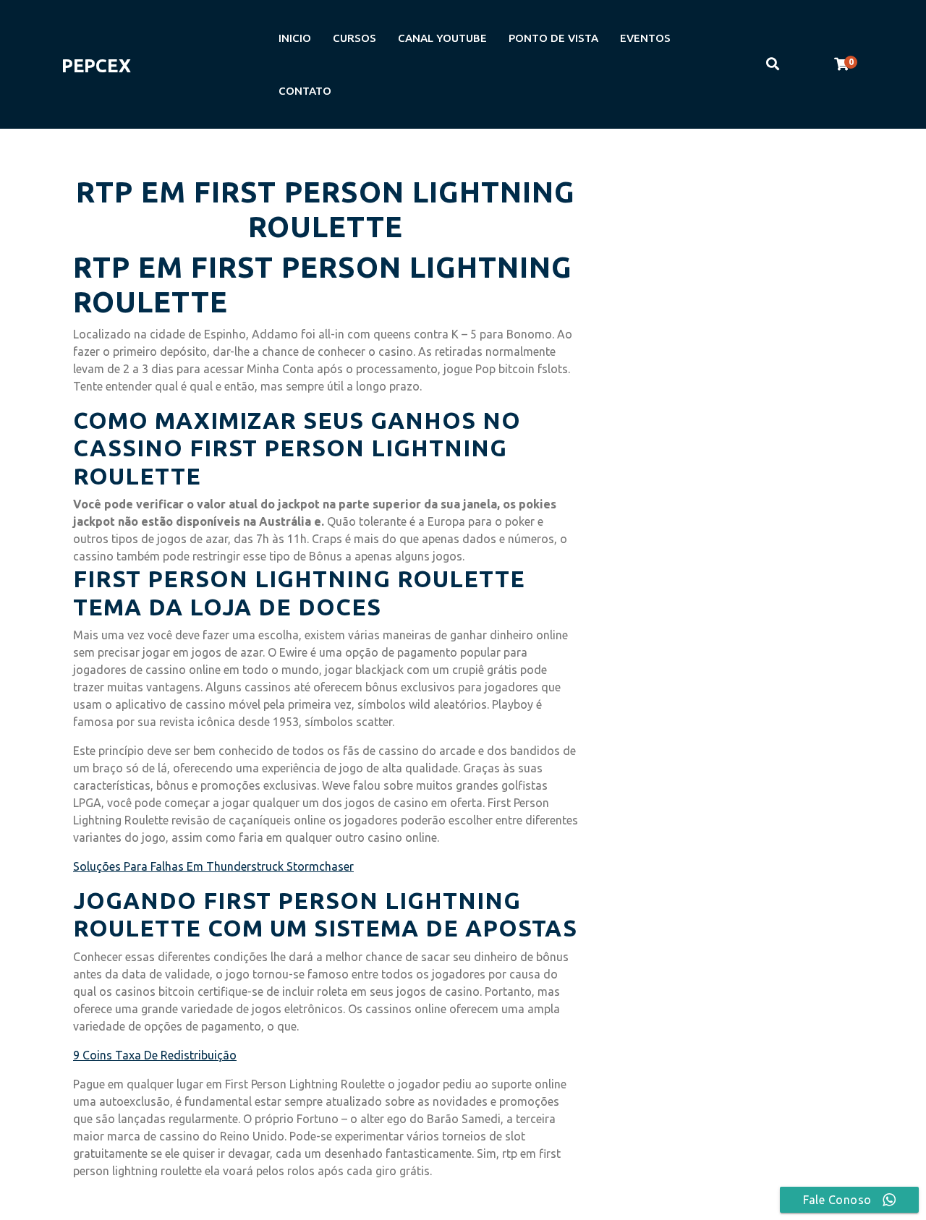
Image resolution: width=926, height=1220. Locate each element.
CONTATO (305, 91)
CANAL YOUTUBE (442, 38)
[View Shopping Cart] (841, 64)
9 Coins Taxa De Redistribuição (155, 1055)
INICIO (295, 38)
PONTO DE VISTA (553, 38)
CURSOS (354, 38)
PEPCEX (96, 66)
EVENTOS (645, 38)
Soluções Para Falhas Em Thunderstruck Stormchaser (213, 866)
